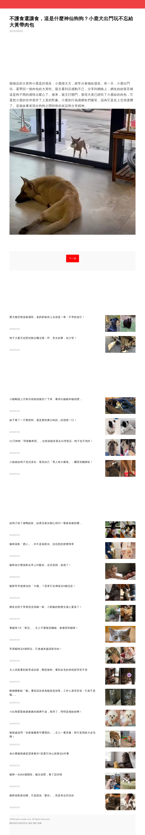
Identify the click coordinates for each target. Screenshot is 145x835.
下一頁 (72, 258)
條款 (30, 823)
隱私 (35, 823)
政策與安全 (23, 823)
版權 (39, 823)
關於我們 (13, 823)
